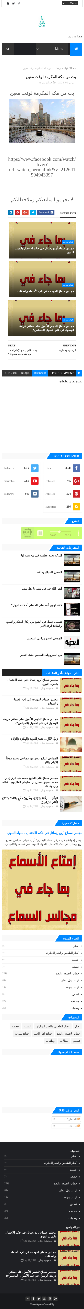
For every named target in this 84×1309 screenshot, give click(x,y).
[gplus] (55, 1299)
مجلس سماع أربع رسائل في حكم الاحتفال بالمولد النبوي (44, 250)
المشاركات (70, 1119)
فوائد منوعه (62, 68)
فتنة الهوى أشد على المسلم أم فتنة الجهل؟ (36, 605)
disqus (25, 373)
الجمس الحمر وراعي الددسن (44, 638)
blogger (40, 373)
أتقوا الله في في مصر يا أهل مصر (41, 588)
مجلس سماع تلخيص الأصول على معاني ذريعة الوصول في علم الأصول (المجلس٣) (46, 328)
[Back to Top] (27, 1299)
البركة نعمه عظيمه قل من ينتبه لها (41, 555)
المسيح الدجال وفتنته (49, 572)
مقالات (75, 1001)
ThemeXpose (36, 1304)
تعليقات (72, 1126)
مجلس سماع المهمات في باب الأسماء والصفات (46, 291)
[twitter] (13, 3)
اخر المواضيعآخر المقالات (62, 673)
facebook (10, 373)
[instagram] (50, 1299)
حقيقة (75, 966)
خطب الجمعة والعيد (67, 973)
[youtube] (8, 3)
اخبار (76, 945)
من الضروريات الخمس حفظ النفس (41, 654)
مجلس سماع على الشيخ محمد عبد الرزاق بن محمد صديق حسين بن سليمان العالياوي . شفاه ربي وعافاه (30, 782)
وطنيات (75, 1008)
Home (73, 68)
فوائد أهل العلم (70, 980)
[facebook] (19, 3)
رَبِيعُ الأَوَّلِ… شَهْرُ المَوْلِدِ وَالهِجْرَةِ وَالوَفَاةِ (34, 738)
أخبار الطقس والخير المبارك (62, 952)
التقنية (75, 959)
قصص (75, 994)
